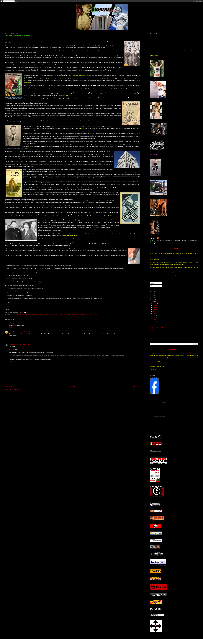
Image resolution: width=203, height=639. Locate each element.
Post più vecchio (136, 386)
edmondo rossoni (40, 314)
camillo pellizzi (21, 314)
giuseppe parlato (59, 314)
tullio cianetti (93, 314)
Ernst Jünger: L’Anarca (157, 330)
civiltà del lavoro (31, 314)
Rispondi (11, 327)
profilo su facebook (154, 368)
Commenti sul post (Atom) (15, 389)
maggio (154, 317)
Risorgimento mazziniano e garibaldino (81, 75)
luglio (154, 313)
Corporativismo (27, 82)
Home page (72, 386)
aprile (154, 319)
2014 (152, 293)
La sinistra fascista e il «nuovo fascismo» (17, 35)
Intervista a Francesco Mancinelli (159, 327)
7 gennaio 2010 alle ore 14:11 (24, 331)
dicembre (155, 303)
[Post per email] (25, 312)
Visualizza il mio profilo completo (166, 244)
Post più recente (8, 386)
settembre (155, 309)
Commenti (154, 286)
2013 (152, 295)
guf (65, 314)
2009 (152, 335)
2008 (152, 337)
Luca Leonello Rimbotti (73, 314)
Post (153, 283)
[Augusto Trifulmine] (154, 393)
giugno (154, 315)
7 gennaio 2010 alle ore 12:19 (18, 323)
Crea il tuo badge (153, 394)
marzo (154, 322)
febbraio (154, 324)
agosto (154, 311)
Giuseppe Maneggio (13, 331)
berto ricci (13, 314)
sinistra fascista (83, 314)
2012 (152, 297)
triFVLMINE (12, 344)
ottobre (154, 307)
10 (6, 209)
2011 (152, 299)
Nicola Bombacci (90, 55)
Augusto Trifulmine (153, 377)
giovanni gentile (50, 314)
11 (110, 215)
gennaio (154, 326)
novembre (155, 305)
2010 (152, 301)
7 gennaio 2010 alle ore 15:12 (23, 344)
